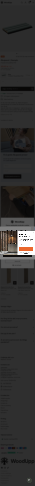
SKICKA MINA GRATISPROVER (26, 249)
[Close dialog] (33, 232)
